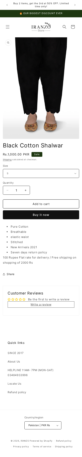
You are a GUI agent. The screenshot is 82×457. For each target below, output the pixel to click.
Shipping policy (64, 446)
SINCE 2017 (16, 353)
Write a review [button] (41, 304)
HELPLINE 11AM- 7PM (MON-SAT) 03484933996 (31, 372)
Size (5, 165)
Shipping (7, 159)
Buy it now (41, 215)
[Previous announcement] (7, 5)
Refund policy (17, 392)
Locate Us (14, 383)
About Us (14, 361)
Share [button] (10, 274)
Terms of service (42, 446)
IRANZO (25, 440)
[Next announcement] (75, 5)
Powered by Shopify (41, 440)
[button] (7, 27)
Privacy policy (21, 446)
